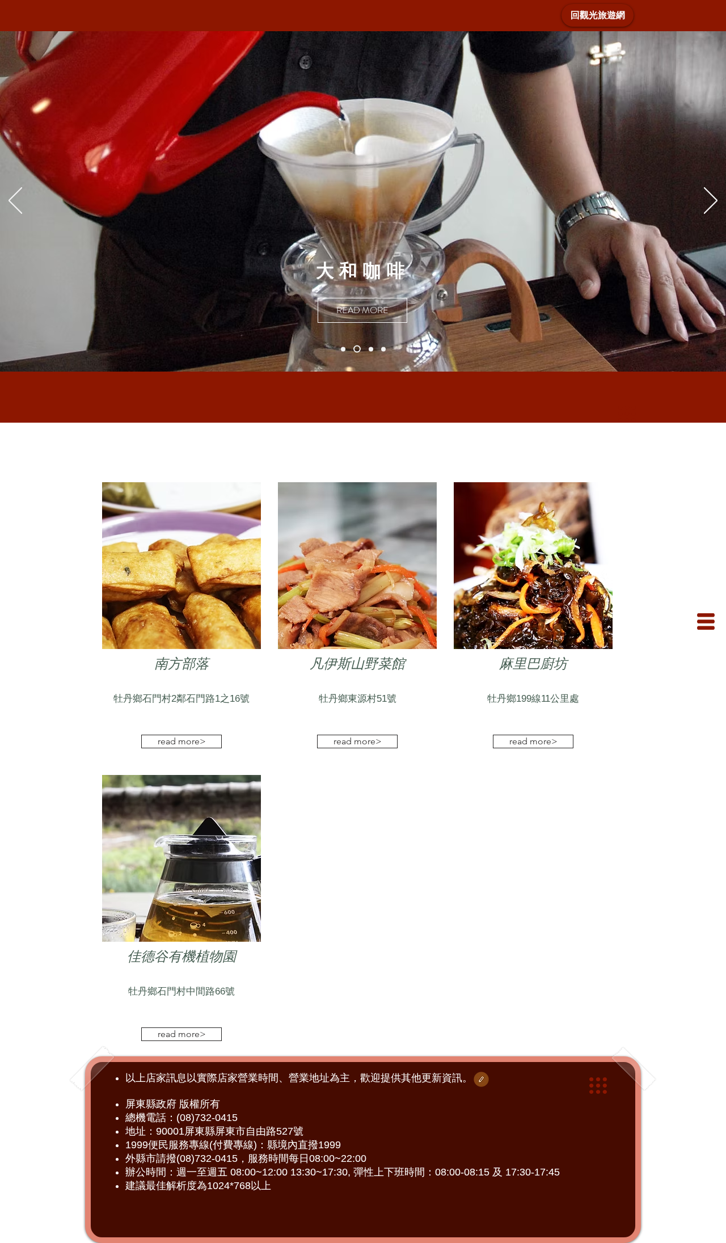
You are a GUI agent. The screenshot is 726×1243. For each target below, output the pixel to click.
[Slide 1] (355, 349)
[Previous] (15, 201)
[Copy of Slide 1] (369, 349)
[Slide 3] (383, 349)
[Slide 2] (343, 349)
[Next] (710, 201)
